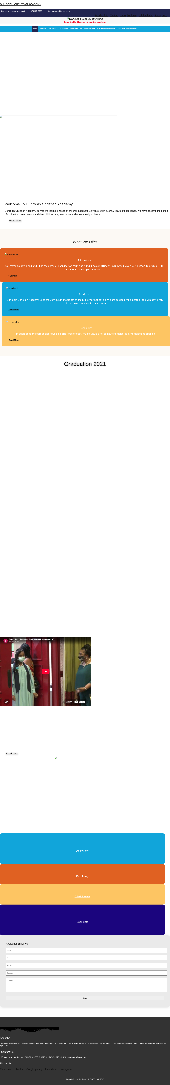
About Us (42, 29)
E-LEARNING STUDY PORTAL (107, 29)
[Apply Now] (82, 843)
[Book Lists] (82, 915)
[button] (43, 29)
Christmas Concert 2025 (127, 29)
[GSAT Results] (82, 889)
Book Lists (74, 29)
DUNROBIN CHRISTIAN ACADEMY (20, 4)
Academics (63, 29)
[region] (85, 70)
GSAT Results (82, 896)
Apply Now (82, 850)
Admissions (53, 29)
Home (35, 29)
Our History (82, 876)
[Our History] (82, 869)
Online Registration (87, 29)
